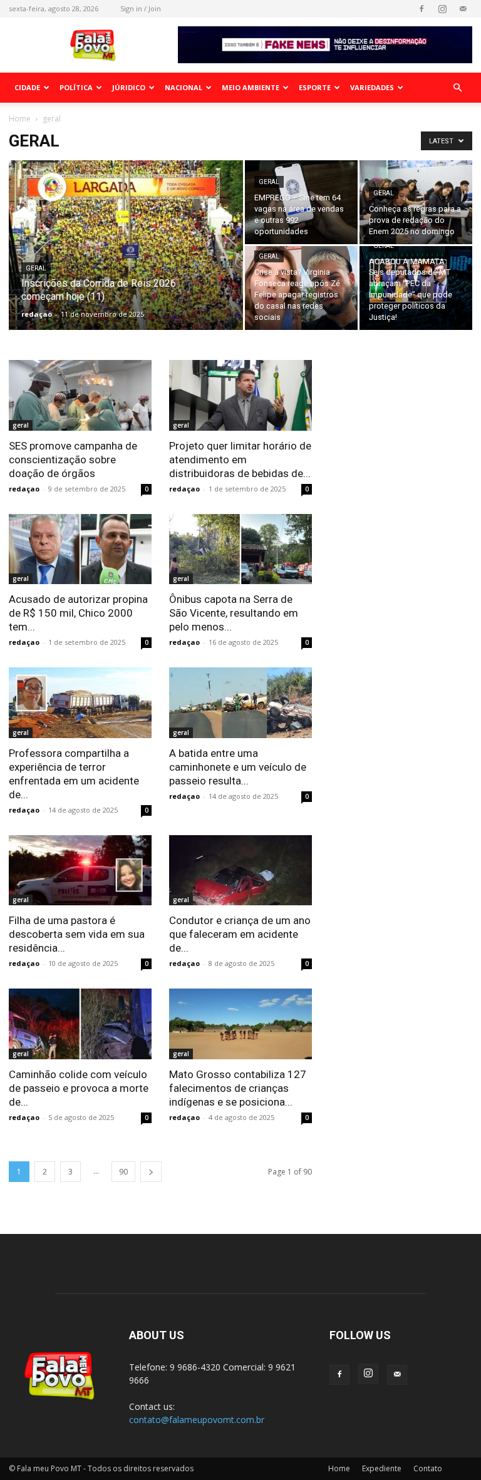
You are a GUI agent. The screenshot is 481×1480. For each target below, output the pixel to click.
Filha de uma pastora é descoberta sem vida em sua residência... (77, 934)
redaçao (36, 314)
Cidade (27, 87)
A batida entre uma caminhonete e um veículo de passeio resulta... (237, 767)
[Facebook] (421, 9)
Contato (427, 1468)
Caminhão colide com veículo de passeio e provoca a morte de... (78, 1088)
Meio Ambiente (250, 87)
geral (36, 268)
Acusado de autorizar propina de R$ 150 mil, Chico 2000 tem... (78, 613)
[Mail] (462, 9)
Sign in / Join (140, 8)
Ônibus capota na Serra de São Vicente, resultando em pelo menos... (233, 613)
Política (76, 87)
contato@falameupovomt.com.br (196, 1420)
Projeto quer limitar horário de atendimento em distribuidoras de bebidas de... (240, 459)
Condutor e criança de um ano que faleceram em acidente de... (240, 934)
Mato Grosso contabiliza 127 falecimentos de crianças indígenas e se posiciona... (237, 1088)
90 (123, 1171)
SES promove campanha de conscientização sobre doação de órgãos (73, 459)
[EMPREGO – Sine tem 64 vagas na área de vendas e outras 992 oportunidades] (301, 202)
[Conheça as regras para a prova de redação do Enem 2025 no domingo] (415, 202)
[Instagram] (442, 9)
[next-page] (151, 1171)
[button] (457, 88)
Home (20, 118)
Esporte (315, 87)
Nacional (183, 87)
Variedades (372, 87)
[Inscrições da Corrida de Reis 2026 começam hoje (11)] (126, 261)
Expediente (381, 1468)
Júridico (128, 87)
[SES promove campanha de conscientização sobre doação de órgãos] (80, 395)
